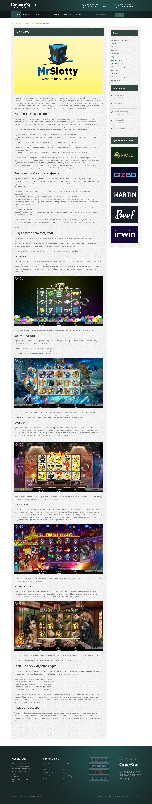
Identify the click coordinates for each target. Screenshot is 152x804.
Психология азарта (119, 77)
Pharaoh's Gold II (69, 779)
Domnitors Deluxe (69, 767)
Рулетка (115, 43)
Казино (26, 15)
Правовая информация (121, 797)
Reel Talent (45, 770)
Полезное (78, 15)
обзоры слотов (16, 774)
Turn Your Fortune (48, 776)
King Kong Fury (68, 773)
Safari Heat (45, 779)
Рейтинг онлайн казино (20, 764)
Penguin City (67, 770)
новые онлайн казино (19, 769)
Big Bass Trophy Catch (49, 764)
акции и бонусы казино (97, 6)
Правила (55, 15)
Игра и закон (117, 80)
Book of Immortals (48, 773)
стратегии (18, 776)
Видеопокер (117, 60)
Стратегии (66, 15)
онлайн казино (126, 6)
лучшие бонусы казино (20, 766)
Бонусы (36, 15)
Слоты (45, 15)
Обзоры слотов (118, 63)
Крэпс (114, 57)
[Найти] (119, 15)
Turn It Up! (67, 764)
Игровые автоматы (119, 40)
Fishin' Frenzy (46, 767)
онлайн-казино (20, 721)
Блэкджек (116, 50)
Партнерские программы (102, 797)
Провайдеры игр (118, 67)
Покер (114, 47)
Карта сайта (134, 797)
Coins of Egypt (68, 776)
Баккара (115, 53)
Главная (16, 15)
